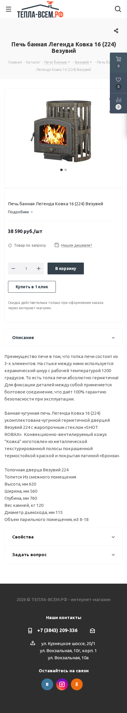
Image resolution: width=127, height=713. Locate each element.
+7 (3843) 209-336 (57, 630)
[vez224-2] (63, 131)
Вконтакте (47, 684)
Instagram (62, 684)
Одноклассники (77, 684)
